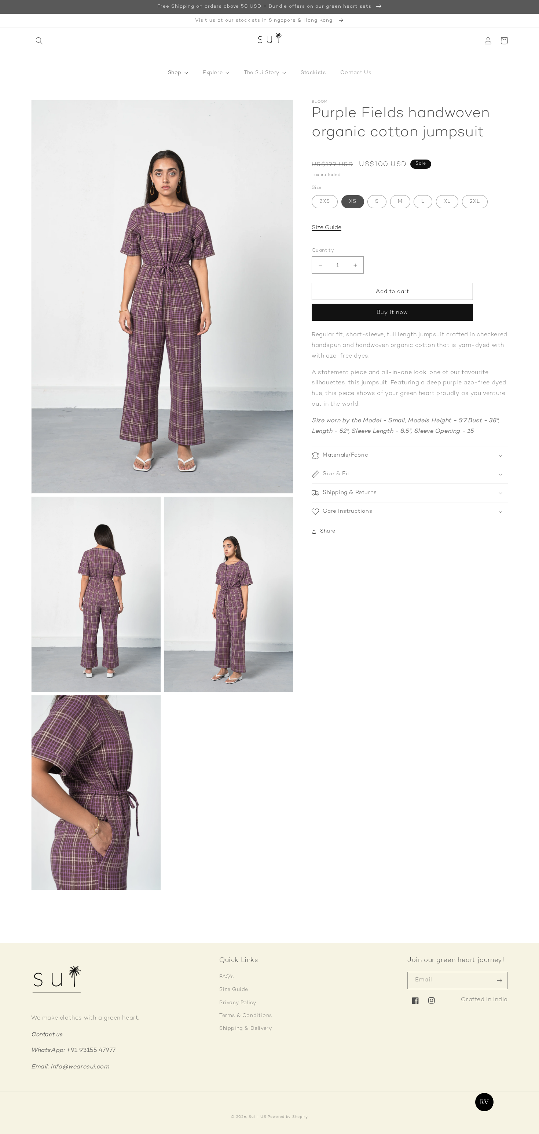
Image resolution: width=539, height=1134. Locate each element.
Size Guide (326, 228)
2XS (324, 201)
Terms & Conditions (245, 1015)
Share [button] (328, 531)
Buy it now (392, 312)
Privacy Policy (237, 1003)
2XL (475, 201)
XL (447, 201)
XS (352, 201)
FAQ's (226, 977)
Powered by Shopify (288, 1117)
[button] (39, 41)
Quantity (323, 250)
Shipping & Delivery (245, 1028)
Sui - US (258, 1117)
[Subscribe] (499, 980)
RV (484, 1102)
